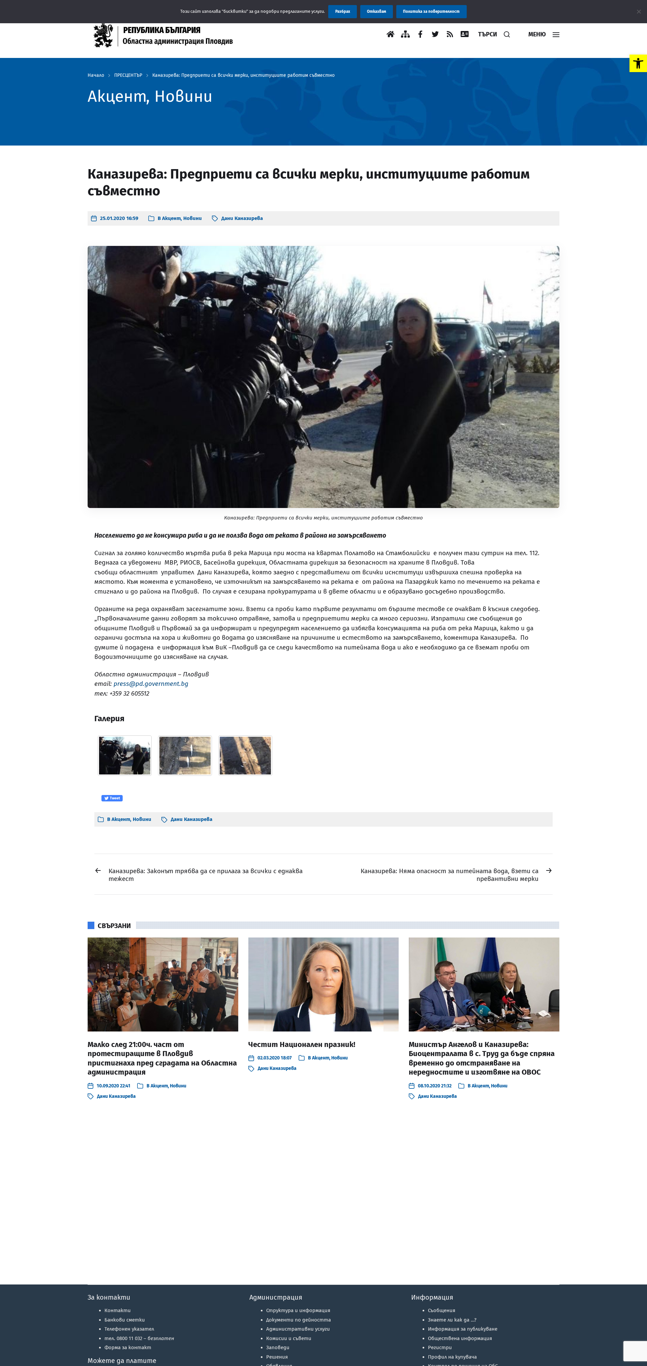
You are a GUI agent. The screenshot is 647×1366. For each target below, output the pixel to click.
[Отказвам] (638, 11)
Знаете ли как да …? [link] (452, 1320)
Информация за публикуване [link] (462, 1329)
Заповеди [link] (277, 1347)
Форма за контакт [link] (127, 1347)
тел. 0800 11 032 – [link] (139, 1338)
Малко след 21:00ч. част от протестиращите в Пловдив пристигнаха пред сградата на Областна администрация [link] (162, 1058)
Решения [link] (277, 1357)
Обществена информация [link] (460, 1338)
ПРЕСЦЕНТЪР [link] (128, 75)
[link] (638, 63)
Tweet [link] (114, 798)
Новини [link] (192, 218)
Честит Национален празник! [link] (301, 1044)
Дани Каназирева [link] (242, 218)
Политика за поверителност (431, 11)
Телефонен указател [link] (129, 1329)
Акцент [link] (171, 218)
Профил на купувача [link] (452, 1357)
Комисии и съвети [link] (288, 1338)
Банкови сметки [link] (124, 1320)
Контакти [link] (117, 1310)
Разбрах (342, 11)
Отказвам (376, 11)
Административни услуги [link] (298, 1329)
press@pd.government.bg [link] (151, 684)
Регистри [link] (440, 1347)
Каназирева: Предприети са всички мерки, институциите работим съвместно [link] (243, 75)
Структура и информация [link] (298, 1310)
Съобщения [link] (441, 1310)
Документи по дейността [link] (298, 1320)
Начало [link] (96, 75)
